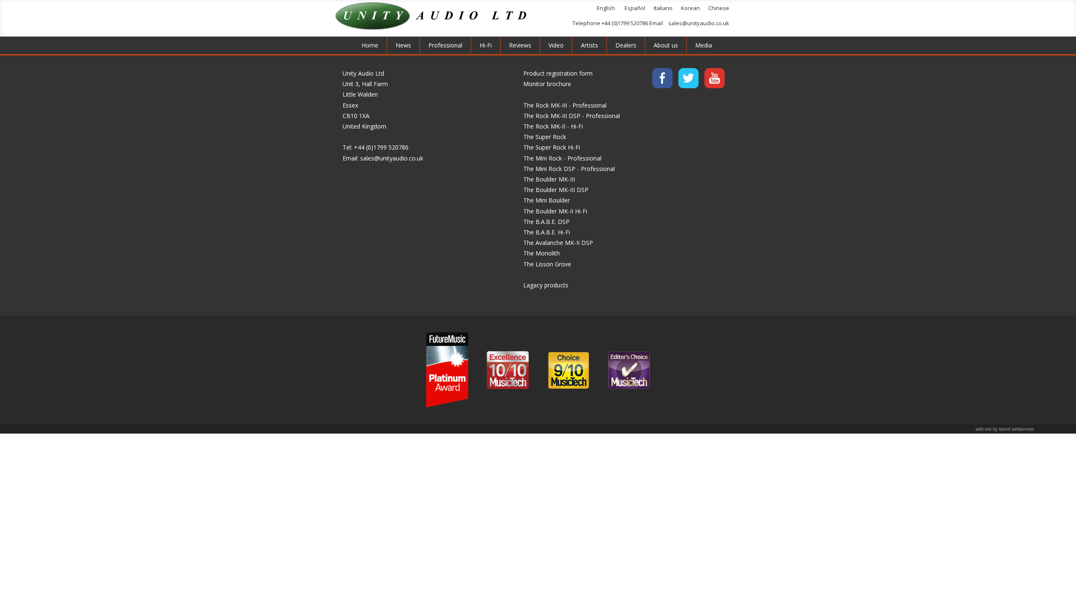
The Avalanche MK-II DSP (558, 243)
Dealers (625, 45)
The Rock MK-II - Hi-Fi (553, 126)
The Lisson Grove (547, 264)
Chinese (718, 8)
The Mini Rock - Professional (562, 158)
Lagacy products (545, 285)
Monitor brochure (547, 84)
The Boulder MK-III (549, 179)
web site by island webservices (1005, 429)
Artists (589, 45)
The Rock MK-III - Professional (565, 105)
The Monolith (541, 253)
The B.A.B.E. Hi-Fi (546, 232)
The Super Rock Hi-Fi (551, 147)
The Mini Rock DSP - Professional (569, 169)
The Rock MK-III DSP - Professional (571, 116)
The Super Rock (544, 137)
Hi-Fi (486, 45)
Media (703, 45)
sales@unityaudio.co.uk (698, 23)
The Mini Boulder (546, 200)
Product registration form (558, 73)
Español (635, 8)
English (606, 8)
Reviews (520, 45)
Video (556, 45)
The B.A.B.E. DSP (546, 222)
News (403, 45)
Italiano (663, 8)
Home (369, 45)
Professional (445, 45)
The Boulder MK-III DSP (555, 190)
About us (666, 45)
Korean (690, 8)
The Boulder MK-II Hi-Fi (555, 211)
